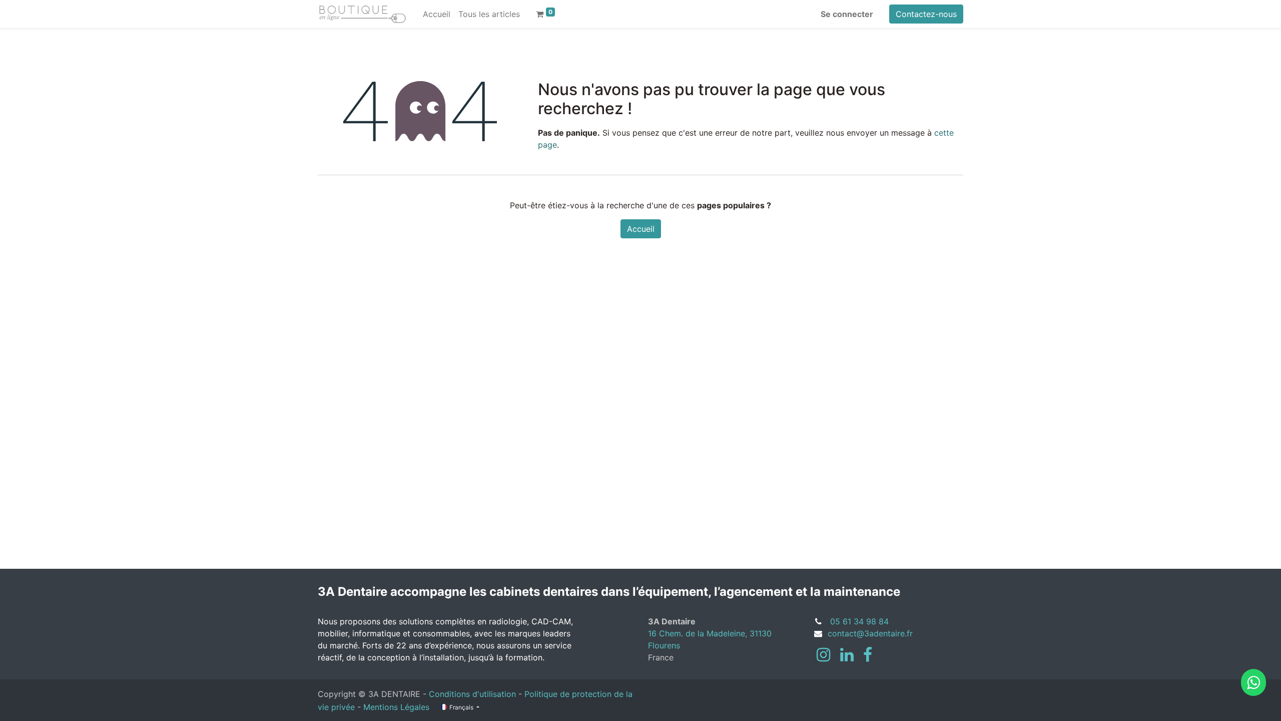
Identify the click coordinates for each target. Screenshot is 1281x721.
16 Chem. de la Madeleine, (699, 633)
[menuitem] (436, 14)
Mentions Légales (396, 707)
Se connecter (847, 14)
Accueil (641, 229)
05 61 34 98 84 (859, 621)
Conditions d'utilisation (472, 694)
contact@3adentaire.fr (870, 633)
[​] (823, 655)
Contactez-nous (926, 14)
